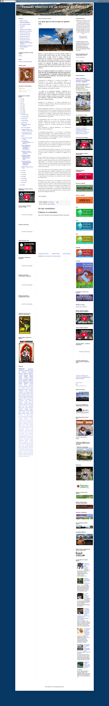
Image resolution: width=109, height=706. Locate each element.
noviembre (24, 116)
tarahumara (21, 453)
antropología (21, 430)
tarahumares (26, 453)
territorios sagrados (27, 454)
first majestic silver (24, 387)
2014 (21, 107)
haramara (26, 386)
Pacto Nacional (26, 424)
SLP (29, 402)
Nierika (23, 136)
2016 (21, 103)
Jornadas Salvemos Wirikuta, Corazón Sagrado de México (26, 43)
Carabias (31, 417)
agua (20, 406)
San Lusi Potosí (29, 380)
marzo (23, 178)
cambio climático (27, 431)
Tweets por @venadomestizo (25, 61)
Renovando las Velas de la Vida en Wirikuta (26, 46)
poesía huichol (30, 447)
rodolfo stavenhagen (28, 450)
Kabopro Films (79, 133)
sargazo (20, 451)
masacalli (24, 443)
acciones (27, 429)
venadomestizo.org (83, 37)
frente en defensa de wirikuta (26, 382)
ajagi (32, 429)
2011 (21, 113)
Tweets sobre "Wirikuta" (81, 306)
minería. (23, 412)
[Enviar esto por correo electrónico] (40, 202)
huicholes (45, 204)
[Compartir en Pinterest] (46, 202)
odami (20, 447)
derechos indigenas (28, 373)
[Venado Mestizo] (76, 384)
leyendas (30, 372)
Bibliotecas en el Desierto (26, 31)
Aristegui (23, 416)
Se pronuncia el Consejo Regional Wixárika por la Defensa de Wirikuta (87, 631)
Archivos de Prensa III (25, 34)
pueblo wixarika (25, 413)
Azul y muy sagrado (25, 127)
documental (27, 407)
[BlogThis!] (41, 202)
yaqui (28, 456)
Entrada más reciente (44, 253)
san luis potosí (22, 380)
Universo (20, 427)
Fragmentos (21, 400)
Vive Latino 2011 (29, 404)
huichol (31, 394)
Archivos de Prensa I (24, 38)
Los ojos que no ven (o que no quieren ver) (26, 133)
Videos (21, 27)
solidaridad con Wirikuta (24, 392)
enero (22, 182)
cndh (32, 386)
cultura (28, 394)
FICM (32, 399)
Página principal (24, 20)
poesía (27, 412)
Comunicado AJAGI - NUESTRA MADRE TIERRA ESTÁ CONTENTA (26, 163)
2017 (21, 101)
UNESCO (24, 394)
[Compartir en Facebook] (44, 202)
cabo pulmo (21, 431)
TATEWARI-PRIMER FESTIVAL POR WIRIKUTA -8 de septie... (26, 157)
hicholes (31, 407)
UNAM (24, 404)
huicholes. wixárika (23, 409)
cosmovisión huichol (23, 437)
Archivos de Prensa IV (25, 33)
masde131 (28, 443)
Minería (49, 204)
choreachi (31, 434)
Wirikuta (53, 204)
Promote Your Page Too (81, 385)
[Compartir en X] (43, 202)
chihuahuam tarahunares (24, 434)
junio (22, 172)
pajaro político (24, 447)
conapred (29, 436)
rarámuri (27, 449)
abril (22, 176)
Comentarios (24, 91)
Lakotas (24, 422)
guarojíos (31, 440)
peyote (28, 396)
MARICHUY (31, 422)
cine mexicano (29, 406)
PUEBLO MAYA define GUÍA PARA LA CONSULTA (87, 581)
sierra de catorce (26, 389)
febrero (23, 180)
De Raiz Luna (30, 420)
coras (32, 436)
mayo (22, 174)
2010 (21, 185)
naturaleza (31, 446)
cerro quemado (29, 433)
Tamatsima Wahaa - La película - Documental (27, 130)
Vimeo (85, 133)
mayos (20, 444)
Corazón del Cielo (22, 420)
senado (24, 451)
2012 (21, 111)
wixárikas (25, 456)
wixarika (20, 377)
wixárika (31, 376)
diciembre (23, 114)
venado (29, 397)
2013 (21, 109)
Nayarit (31, 392)
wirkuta (31, 413)
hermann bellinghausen (23, 441)
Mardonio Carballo (22, 423)
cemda (22, 433)
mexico (29, 386)
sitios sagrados (29, 390)
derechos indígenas (28, 379)
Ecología (31, 383)
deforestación (21, 407)
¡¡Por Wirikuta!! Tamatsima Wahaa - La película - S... (27, 142)
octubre (23, 118)
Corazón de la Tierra (28, 419)
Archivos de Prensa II (25, 36)
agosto (23, 122)
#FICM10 (20, 414)
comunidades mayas (23, 436)
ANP (32, 397)
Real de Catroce (22, 393)
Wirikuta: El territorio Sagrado (25, 125)
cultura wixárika (23, 376)
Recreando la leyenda (25, 39)
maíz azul (24, 444)
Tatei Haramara (29, 426)
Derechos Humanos (24, 370)
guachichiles (21, 440)
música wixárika (25, 446)
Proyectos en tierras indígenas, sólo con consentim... (26, 152)
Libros (27, 422)
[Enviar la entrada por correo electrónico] (57, 201)
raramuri (31, 396)
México (25, 384)
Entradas (23, 88)
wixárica (20, 384)
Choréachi (21, 419)
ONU (26, 400)
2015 (21, 105)
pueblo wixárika (23, 383)
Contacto (22, 48)
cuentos (28, 437)
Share (20, 55)
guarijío (26, 440)
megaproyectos (30, 444)
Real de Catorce (26, 371)
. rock (24, 414)
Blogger (62, 686)
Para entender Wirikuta (25, 24)
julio (22, 170)
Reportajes (22, 26)
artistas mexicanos (29, 430)
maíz (24, 410)
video (22, 456)
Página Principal (56, 253)
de (22, 439)
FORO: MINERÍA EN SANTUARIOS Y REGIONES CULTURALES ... (25, 147)
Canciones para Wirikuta (25, 29)
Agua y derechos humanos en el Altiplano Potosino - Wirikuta (83, 80)
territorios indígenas (23, 397)
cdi (23, 406)
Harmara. (20, 422)
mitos (20, 446)
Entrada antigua (66, 253)
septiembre (24, 120)
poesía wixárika (22, 449)
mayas (32, 443)
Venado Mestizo (79, 382)
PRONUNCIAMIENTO (25, 22)
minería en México (22, 396)
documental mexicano (28, 439)
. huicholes (26, 377)
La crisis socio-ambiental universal (86, 595)
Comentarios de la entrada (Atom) (52, 256)
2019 (21, 99)
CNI (27, 416)
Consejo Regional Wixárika (26, 375)
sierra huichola (30, 451)
